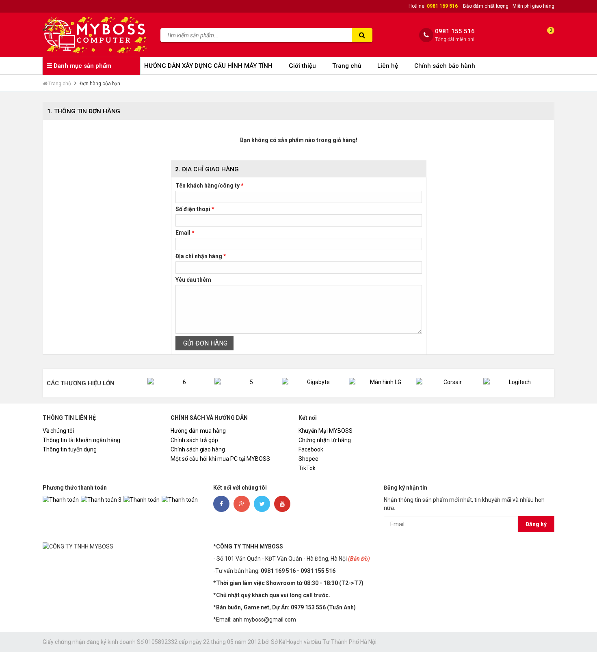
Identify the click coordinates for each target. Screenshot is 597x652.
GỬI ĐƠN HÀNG (204, 343)
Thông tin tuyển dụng (70, 449)
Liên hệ (387, 65)
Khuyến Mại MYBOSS (325, 430)
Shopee (308, 459)
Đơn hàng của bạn (100, 83)
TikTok (307, 468)
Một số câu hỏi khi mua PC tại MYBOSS (220, 459)
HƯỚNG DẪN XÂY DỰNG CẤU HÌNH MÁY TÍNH (208, 65)
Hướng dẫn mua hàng (198, 430)
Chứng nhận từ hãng (324, 440)
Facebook (310, 449)
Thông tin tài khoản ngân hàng (81, 440)
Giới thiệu (302, 65)
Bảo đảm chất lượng (485, 6)
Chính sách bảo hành (444, 65)
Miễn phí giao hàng (533, 6)
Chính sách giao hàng (198, 449)
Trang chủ (346, 65)
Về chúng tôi (58, 430)
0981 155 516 (455, 31)
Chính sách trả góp (194, 440)
